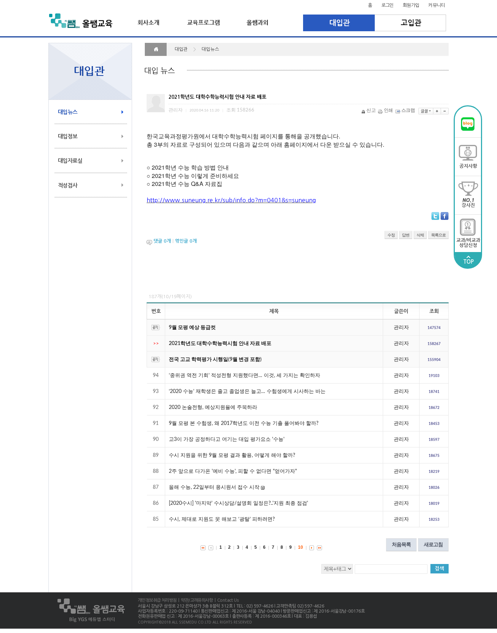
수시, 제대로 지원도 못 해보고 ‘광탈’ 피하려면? (222, 519)
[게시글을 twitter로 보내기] (435, 216)
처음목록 (401, 544)
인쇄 (388, 110)
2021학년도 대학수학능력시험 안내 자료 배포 (220, 343)
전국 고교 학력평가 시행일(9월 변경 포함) (215, 359)
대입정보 (67, 136)
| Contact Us (226, 600)
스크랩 (408, 110)
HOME (156, 49)
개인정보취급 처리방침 (157, 600)
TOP (468, 261)
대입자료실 (70, 160)
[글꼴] (425, 111)
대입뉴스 (67, 112)
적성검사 (67, 185)
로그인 (387, 5)
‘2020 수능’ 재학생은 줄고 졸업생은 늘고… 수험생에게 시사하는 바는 (247, 391)
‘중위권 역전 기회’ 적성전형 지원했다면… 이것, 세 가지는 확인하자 (244, 375)
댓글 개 (162, 241)
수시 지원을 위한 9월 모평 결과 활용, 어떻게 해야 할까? (232, 455)
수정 (391, 235)
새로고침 (433, 544)
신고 (370, 110)
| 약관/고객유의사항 (194, 600)
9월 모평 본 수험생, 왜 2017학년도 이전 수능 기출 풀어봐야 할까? (243, 423)
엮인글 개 (186, 241)
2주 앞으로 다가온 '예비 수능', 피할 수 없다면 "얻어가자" (233, 471)
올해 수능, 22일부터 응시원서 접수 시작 (214, 487)
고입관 (410, 23)
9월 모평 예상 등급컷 (192, 327)
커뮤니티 (436, 5)
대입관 (339, 23)
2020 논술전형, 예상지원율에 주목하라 (213, 407)
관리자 (401, 327)
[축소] (445, 111)
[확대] (437, 111)
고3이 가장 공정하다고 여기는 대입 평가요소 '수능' (227, 439)
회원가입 (411, 5)
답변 (405, 235)
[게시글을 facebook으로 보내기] (445, 216)
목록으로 (438, 235)
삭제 (420, 235)
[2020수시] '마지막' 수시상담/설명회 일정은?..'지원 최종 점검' (238, 503)
